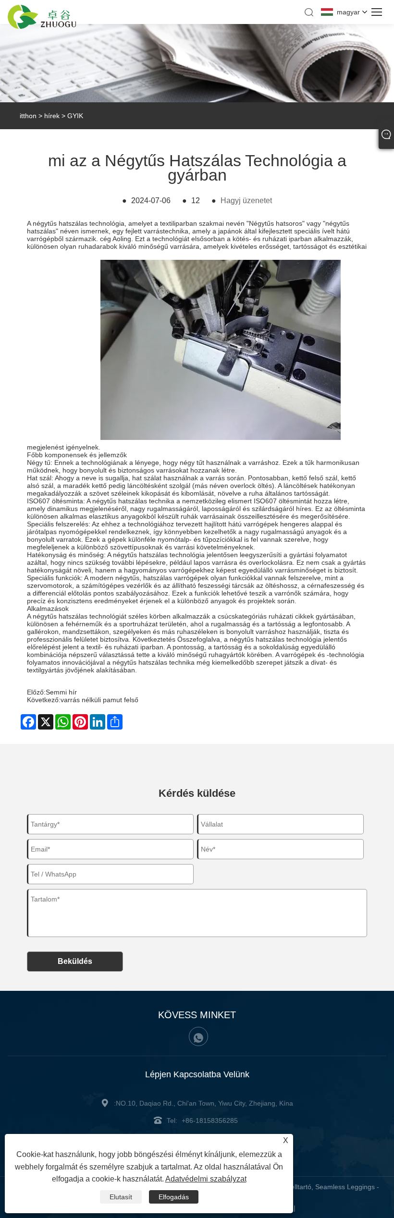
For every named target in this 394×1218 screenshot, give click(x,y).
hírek (52, 116)
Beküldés (75, 961)
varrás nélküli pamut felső (99, 700)
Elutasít (121, 1197)
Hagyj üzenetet (246, 200)
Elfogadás (174, 1197)
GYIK (75, 116)
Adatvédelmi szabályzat (205, 1179)
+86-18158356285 (210, 1120)
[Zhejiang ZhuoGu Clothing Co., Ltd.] (42, 26)
